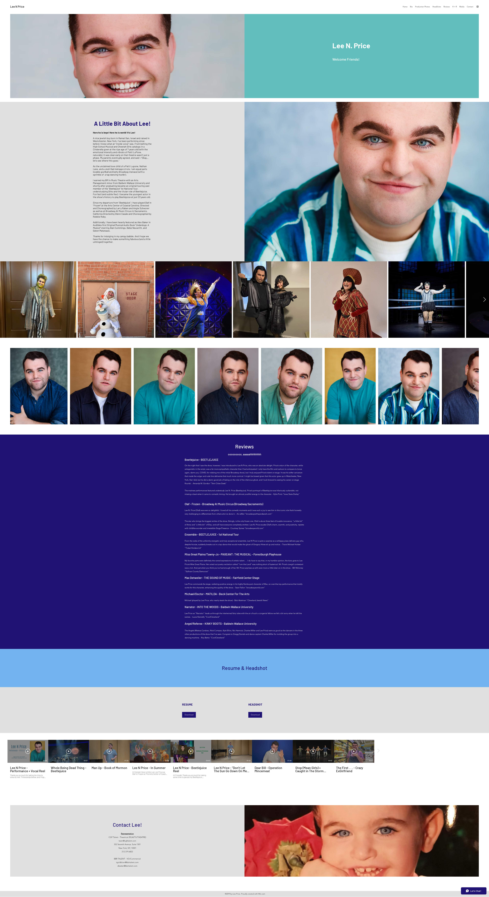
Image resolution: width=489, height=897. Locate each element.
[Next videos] (378, 750)
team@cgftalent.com (127, 841)
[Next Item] (484, 299)
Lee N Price (17, 6)
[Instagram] (477, 6)
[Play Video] (27, 751)
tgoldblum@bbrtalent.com (127, 862)
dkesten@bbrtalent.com (127, 866)
